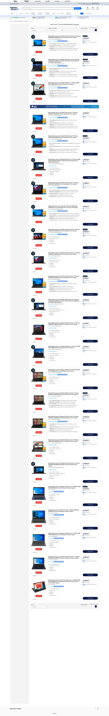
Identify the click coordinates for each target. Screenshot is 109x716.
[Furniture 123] (57, 1)
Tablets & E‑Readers (33, 13)
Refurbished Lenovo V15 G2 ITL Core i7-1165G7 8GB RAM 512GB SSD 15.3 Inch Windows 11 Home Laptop (63, 510)
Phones (53, 13)
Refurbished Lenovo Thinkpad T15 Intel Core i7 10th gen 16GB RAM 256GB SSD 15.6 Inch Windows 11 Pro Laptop (63, 417)
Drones (62, 13)
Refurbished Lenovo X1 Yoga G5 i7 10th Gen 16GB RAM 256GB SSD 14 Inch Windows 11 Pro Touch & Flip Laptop (63, 206)
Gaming (27, 13)
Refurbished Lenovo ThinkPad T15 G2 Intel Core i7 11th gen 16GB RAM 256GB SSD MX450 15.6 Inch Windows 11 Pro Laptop (64, 464)
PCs (16, 13)
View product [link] (90, 54)
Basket (97, 9)
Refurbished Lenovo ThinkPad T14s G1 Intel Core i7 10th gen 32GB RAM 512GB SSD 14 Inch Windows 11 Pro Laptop (64, 253)
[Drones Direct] (37, 1)
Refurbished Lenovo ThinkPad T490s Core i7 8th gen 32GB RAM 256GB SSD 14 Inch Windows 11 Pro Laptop (64, 347)
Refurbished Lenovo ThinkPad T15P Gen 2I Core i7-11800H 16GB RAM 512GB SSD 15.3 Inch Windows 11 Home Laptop (64, 557)
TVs (58, 13)
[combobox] (51, 8)
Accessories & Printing (39, 13)
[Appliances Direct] (26, 1)
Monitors (21, 13)
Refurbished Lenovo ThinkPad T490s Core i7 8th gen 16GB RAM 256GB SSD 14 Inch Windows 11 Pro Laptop (64, 370)
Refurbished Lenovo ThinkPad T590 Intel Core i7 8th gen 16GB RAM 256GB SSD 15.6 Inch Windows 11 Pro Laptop (63, 393)
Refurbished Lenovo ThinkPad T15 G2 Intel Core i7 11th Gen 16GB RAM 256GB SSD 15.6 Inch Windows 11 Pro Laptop (64, 323)
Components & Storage (47, 13)
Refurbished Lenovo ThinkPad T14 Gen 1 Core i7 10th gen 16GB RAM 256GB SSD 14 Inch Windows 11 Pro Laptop (63, 183)
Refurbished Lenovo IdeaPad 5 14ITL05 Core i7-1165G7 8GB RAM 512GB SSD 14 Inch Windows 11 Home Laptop (64, 534)
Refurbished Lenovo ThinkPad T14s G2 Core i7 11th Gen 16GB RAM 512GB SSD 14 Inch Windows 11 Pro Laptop (63, 113)
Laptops (12, 13)
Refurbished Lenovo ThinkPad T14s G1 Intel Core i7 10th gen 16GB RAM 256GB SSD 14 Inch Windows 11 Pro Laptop (64, 36)
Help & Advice (89, 13)
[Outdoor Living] (67, 1)
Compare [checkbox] (34, 55)
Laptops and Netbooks (18, 21)
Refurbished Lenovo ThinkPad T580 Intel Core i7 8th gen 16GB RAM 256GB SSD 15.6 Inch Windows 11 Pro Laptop (63, 440)
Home (11, 21)
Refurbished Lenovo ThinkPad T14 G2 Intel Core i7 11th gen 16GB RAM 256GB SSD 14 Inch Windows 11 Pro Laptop (64, 230)
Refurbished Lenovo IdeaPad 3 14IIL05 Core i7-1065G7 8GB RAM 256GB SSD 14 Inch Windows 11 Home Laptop (64, 487)
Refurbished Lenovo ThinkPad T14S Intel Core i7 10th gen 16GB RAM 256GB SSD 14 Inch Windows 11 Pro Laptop (63, 277)
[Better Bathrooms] (47, 1)
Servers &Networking (68, 13)
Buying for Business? (14, 3)
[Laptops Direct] (15, 1)
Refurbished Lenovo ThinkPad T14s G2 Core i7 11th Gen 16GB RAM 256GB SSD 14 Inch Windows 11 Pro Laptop (63, 136)
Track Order (92, 9)
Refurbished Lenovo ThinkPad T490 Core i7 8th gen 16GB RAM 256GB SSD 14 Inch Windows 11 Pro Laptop (63, 83)
